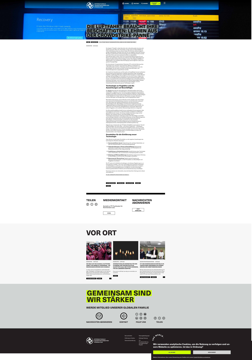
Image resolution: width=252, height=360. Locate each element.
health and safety (145, 277)
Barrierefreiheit (128, 335)
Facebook (140, 314)
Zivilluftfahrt (130, 183)
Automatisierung (111, 183)
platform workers (91, 278)
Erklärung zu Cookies (130, 338)
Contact (123, 317)
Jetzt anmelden (138, 209)
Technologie (121, 183)
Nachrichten (94, 42)
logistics (154, 277)
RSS (145, 318)
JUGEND (99, 278)
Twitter (136, 314)
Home (88, 42)
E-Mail (109, 213)
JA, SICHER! (172, 352)
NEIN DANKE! (212, 352)
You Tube (145, 314)
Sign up (99, 317)
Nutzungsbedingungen (144, 335)
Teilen (91, 200)
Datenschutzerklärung (130, 340)
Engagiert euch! (154, 3)
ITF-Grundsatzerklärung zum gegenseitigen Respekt (143, 342)
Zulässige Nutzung (143, 338)
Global (108, 185)
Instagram (140, 318)
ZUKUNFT (138, 183)
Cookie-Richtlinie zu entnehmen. (202, 357)
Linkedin (136, 318)
